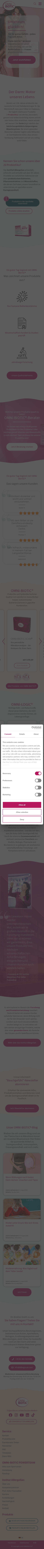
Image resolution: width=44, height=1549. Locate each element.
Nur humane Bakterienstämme (22, 306)
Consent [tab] (8, 734)
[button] (3, 641)
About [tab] (36, 734)
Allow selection (22, 812)
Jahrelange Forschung (22, 362)
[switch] (38, 780)
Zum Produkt (22, 665)
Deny (22, 819)
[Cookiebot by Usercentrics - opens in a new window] (31, 727)
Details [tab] (22, 734)
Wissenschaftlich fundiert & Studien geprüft (21, 334)
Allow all (22, 805)
